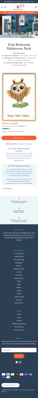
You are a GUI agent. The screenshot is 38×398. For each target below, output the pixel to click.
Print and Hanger (19, 260)
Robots (19, 287)
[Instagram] (20, 362)
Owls (19, 284)
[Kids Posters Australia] (19, 7)
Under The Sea (19, 297)
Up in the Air (19, 303)
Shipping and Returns (19, 324)
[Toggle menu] (2, 7)
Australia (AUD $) (9, 385)
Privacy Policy (19, 327)
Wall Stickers (19, 253)
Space (19, 291)
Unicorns (19, 300)
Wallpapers (19, 263)
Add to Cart (19, 138)
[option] (19, 97)
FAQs (19, 314)
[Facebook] (17, 362)
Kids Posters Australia (12, 390)
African (19, 272)
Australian (19, 275)
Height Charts (19, 257)
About (19, 318)
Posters (19, 266)
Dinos (19, 281)
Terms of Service (19, 330)
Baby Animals (19, 278)
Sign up (19, 356)
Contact (19, 321)
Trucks (19, 294)
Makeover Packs (19, 269)
